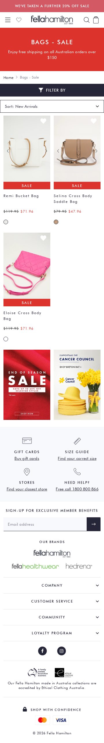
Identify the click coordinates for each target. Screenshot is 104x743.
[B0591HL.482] (5, 339)
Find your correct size (77, 458)
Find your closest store (27, 489)
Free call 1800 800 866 (77, 489)
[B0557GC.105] (56, 222)
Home (8, 77)
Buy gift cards (26, 458)
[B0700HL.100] (5, 222)
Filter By (56, 90)
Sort (8, 106)
